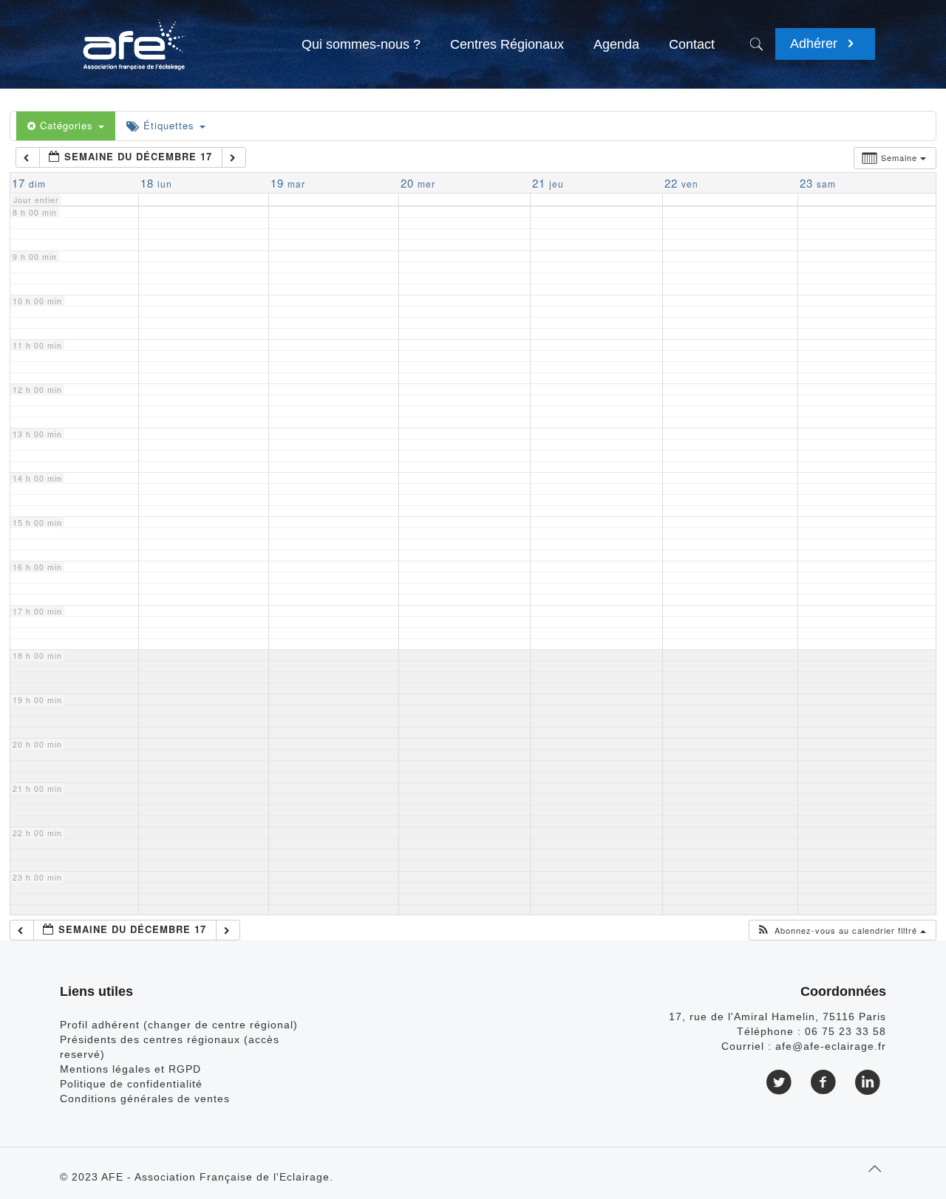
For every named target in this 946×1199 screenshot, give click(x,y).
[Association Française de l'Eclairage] (133, 37)
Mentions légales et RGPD (130, 1069)
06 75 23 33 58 (845, 1031)
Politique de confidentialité (131, 1084)
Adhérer (815, 43)
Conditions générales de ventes (145, 1098)
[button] (841, 930)
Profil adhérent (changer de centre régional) (179, 1025)
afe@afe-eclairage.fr (830, 1046)
